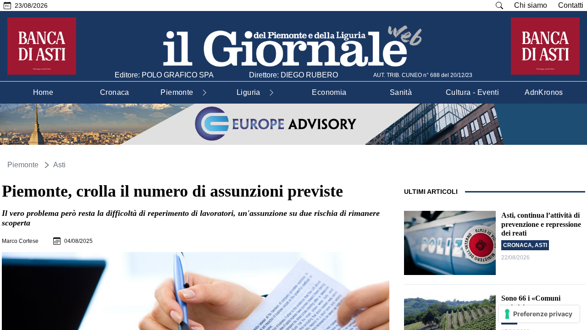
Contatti (570, 5)
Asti (59, 165)
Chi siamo (530, 5)
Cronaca (517, 245)
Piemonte (23, 165)
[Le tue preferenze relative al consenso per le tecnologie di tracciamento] (539, 314)
